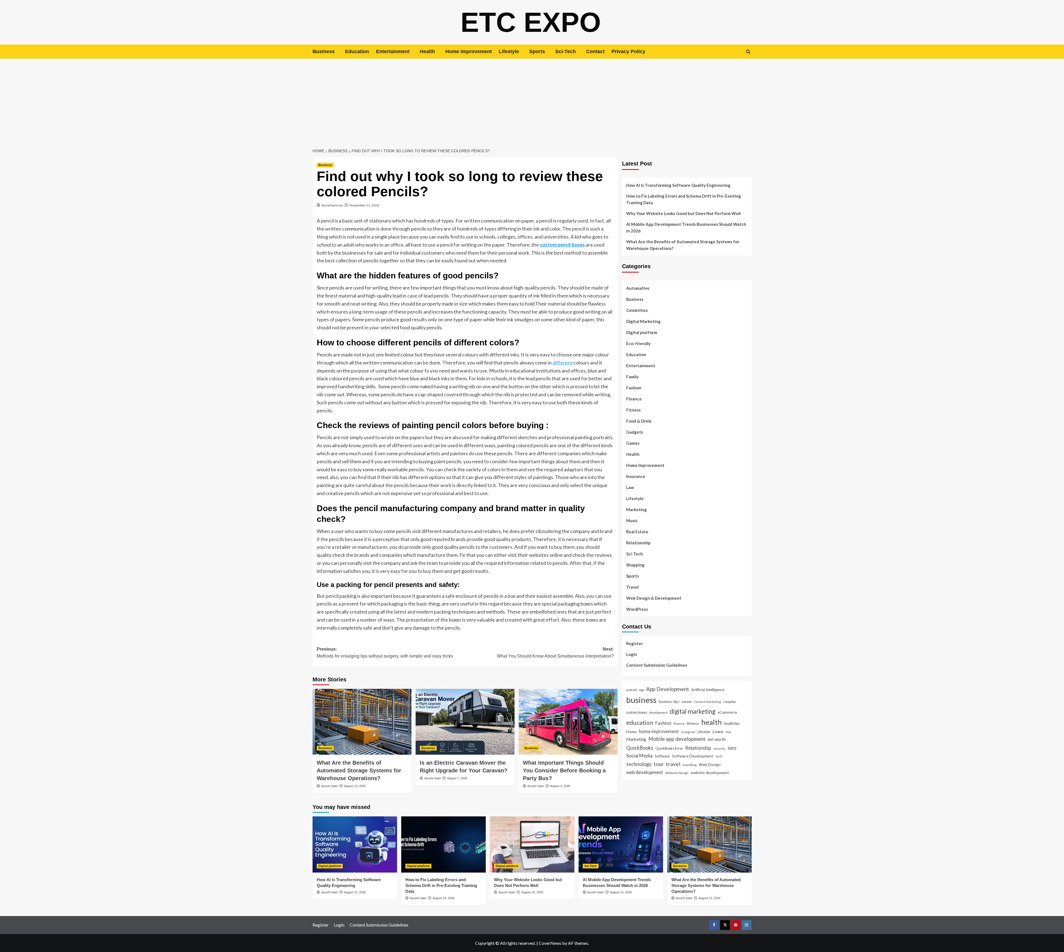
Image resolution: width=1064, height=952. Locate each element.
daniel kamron (332, 205)
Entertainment (393, 51)
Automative (637, 288)
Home (631, 731)
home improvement (659, 731)
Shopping (635, 564)
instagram (688, 732)
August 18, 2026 (532, 892)
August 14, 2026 (621, 892)
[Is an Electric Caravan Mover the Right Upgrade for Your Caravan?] (465, 722)
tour (659, 764)
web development (644, 772)
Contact (595, 51)
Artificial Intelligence (707, 689)
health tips (732, 723)
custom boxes (636, 712)
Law (630, 487)
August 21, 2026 (355, 892)
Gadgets (634, 432)
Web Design (710, 764)
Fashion (633, 387)
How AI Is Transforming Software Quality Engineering (678, 185)
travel (673, 763)
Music (632, 520)
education (639, 722)
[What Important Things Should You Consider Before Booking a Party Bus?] (568, 722)
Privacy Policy (628, 51)
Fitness (633, 409)
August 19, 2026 (443, 898)
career (687, 701)
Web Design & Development (653, 598)
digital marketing (692, 711)
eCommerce (727, 712)
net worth (717, 739)
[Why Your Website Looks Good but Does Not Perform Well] (532, 844)
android (631, 690)
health (711, 722)
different (562, 362)
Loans (717, 731)
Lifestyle (509, 51)
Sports (537, 51)
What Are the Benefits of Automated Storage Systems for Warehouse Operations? (359, 770)
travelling (690, 765)
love (728, 732)
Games (633, 443)
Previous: (385, 653)
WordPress (637, 609)
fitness (693, 723)
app (641, 690)
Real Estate (637, 531)
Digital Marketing (643, 321)
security (719, 748)
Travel (632, 586)
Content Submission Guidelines (656, 665)
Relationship (638, 542)
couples (729, 701)
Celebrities (637, 310)
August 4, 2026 (560, 786)
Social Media (639, 756)
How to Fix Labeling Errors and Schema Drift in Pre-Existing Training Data (683, 199)
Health (427, 51)
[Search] (748, 51)
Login (631, 654)
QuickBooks (639, 748)
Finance (634, 398)
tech (719, 756)
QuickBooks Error (669, 748)
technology (638, 764)
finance (679, 723)
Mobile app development (676, 739)
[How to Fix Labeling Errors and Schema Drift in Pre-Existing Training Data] (443, 844)
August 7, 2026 (457, 778)
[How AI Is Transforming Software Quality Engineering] (355, 844)
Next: (555, 653)
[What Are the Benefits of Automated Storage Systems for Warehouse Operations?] (362, 722)
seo (732, 747)
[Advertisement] (532, 100)
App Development (667, 689)
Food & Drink (638, 420)
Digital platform (641, 332)
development (658, 712)
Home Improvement (468, 51)
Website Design (677, 773)
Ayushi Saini (329, 786)
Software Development (692, 756)
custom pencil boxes (562, 245)
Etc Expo (531, 22)
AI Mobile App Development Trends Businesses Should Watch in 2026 (686, 227)
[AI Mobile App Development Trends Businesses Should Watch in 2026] (621, 844)
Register (634, 643)
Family (632, 376)
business (641, 700)
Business (324, 51)
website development (710, 772)
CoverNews (550, 943)
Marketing (636, 509)
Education (357, 51)
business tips (669, 701)
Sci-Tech (565, 51)
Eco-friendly (638, 343)
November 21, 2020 (364, 205)
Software (662, 756)
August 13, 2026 (355, 786)
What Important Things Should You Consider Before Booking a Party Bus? (564, 770)
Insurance (635, 476)
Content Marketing (707, 701)
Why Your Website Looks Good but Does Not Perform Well (683, 213)
